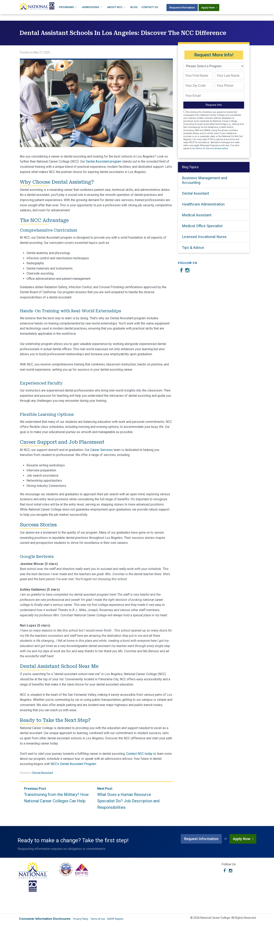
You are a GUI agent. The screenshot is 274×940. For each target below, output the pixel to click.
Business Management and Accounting (204, 180)
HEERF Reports (115, 919)
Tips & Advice (193, 247)
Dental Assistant (42, 772)
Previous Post (56, 795)
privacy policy (221, 148)
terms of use (202, 148)
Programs (66, 7)
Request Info (214, 104)
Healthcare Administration (203, 204)
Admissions (90, 7)
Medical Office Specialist (202, 226)
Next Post (128, 798)
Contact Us (149, 7)
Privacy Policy (80, 919)
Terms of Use (97, 919)
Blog (133, 7)
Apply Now (208, 7)
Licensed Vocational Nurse (204, 237)
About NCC (114, 7)
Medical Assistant (196, 215)
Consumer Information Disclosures (45, 919)
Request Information (182, 7)
